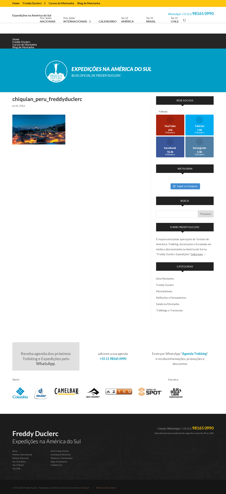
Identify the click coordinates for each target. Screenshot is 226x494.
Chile (175, 20)
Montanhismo (164, 291)
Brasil (151, 20)
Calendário (108, 21)
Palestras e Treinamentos (62, 458)
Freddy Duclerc (32, 3)
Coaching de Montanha (60, 454)
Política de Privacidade (106, 487)
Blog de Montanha (88, 3)
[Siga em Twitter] (211, 42)
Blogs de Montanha (59, 461)
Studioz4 (85, 487)
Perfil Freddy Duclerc (60, 450)
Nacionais (47, 20)
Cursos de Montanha (61, 3)
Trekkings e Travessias (169, 310)
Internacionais (75, 20)
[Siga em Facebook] (204, 42)
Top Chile (16, 468)
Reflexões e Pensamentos (171, 297)
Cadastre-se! (56, 464)
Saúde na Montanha (167, 304)
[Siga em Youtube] (189, 42)
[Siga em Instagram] (182, 42)
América (127, 20)
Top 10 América (19, 461)
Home (16, 3)
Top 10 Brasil (17, 464)
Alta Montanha (165, 278)
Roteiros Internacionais (22, 454)
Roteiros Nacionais (20, 458)
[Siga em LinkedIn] (197, 42)
